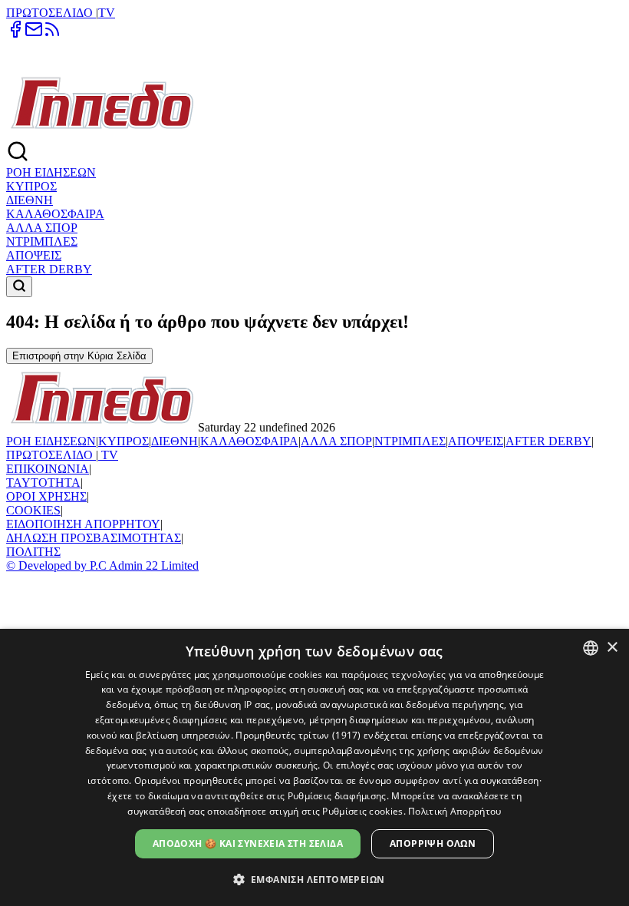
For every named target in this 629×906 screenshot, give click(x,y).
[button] (315, 879)
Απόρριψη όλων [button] (433, 843)
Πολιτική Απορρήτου (454, 811)
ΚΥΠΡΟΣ (31, 186)
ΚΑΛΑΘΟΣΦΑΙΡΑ (55, 213)
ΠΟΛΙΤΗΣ (33, 551)
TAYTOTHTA (43, 482)
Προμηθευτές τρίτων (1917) (298, 735)
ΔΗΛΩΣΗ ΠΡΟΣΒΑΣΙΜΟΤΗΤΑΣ (93, 537)
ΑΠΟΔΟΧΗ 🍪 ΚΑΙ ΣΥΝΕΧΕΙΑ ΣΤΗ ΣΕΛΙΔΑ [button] (248, 843)
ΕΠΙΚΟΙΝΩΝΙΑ (47, 468)
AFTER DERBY (49, 269)
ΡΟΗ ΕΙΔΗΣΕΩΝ (51, 172)
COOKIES (33, 510)
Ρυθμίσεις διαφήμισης (337, 795)
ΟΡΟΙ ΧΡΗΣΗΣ (46, 496)
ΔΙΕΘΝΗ (29, 200)
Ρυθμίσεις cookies (362, 811)
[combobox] (590, 648)
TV (106, 12)
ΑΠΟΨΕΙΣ (33, 255)
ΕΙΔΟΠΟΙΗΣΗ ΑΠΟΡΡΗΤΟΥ (83, 524)
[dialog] (314, 767)
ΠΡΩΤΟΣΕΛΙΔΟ (51, 12)
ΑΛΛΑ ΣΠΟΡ (41, 227)
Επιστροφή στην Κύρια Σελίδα (79, 356)
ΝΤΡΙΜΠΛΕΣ (41, 241)
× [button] (611, 647)
